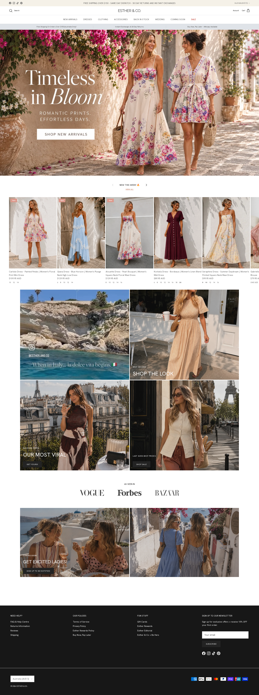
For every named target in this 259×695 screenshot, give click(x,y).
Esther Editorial (144, 630)
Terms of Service (81, 621)
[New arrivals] (129, 103)
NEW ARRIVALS (70, 19)
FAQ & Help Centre (19, 621)
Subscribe (211, 644)
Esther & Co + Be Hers (148, 635)
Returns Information (20, 626)
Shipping (14, 635)
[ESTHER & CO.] (129, 10)
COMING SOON (178, 19)
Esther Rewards (144, 626)
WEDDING (160, 19)
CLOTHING (103, 19)
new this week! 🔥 (130, 184)
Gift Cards (142, 621)
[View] (74, 335)
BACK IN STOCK (141, 19)
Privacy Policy (79, 626)
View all (130, 189)
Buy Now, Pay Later (82, 635)
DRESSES (87, 19)
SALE (193, 19)
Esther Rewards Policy (83, 630)
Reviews (14, 630)
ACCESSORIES (121, 19)
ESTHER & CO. (22, 686)
